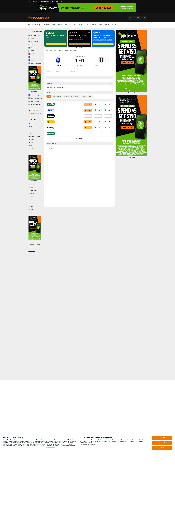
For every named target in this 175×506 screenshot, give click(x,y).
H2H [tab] (63, 72)
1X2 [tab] (49, 96)
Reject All (162, 442)
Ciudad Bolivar (57, 66)
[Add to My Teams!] (50, 60)
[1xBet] (51, 110)
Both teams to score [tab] (71, 96)
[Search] (130, 18)
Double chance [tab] (87, 96)
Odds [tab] (58, 72)
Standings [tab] (71, 72)
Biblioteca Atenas (101, 66)
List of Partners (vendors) (87, 444)
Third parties (51, 447)
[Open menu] (145, 18)
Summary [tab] (50, 72)
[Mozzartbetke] (51, 121)
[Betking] (51, 116)
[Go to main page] (43, 17)
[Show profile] (58, 60)
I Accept (162, 437)
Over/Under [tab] (57, 96)
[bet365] (51, 133)
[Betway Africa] (51, 127)
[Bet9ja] (51, 104)
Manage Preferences (162, 448)
